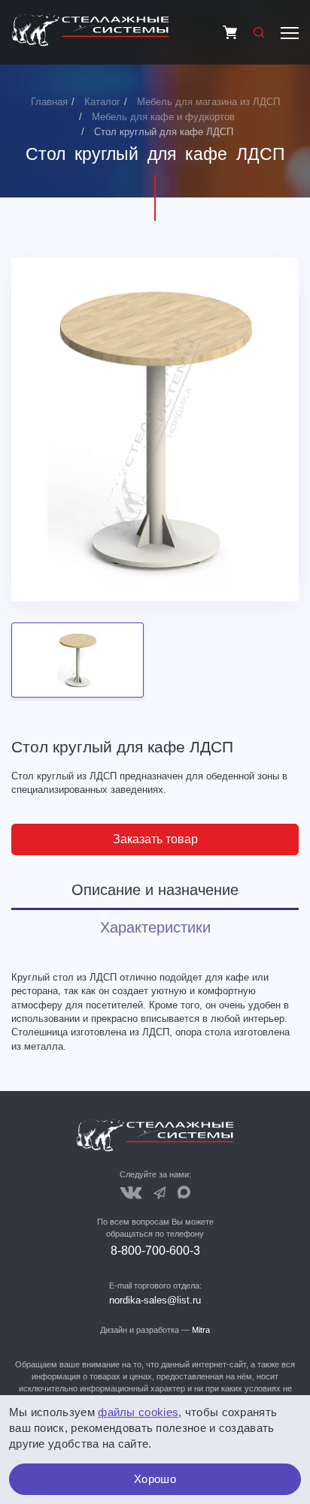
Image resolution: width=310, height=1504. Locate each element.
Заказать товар (155, 839)
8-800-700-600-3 (155, 1250)
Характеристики (155, 927)
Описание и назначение (155, 890)
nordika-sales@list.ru (155, 1300)
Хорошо (155, 1478)
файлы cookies (138, 1412)
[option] (155, 429)
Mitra (201, 1329)
